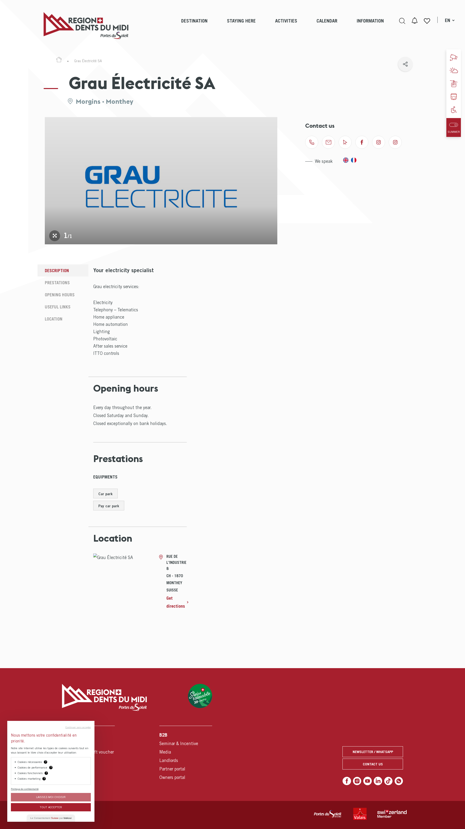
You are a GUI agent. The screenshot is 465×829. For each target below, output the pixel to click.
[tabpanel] (161, 180)
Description (57, 270)
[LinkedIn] (378, 781)
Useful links (57, 306)
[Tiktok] (388, 781)
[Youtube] (367, 781)
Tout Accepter (51, 807)
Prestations (57, 282)
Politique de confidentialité (25, 788)
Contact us (373, 764)
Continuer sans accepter (78, 727)
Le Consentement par (50, 818)
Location (53, 318)
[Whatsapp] (399, 781)
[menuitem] (194, 26)
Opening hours (60, 294)
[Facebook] (346, 781)
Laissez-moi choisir (51, 797)
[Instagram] (357, 781)
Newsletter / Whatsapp (373, 751)
